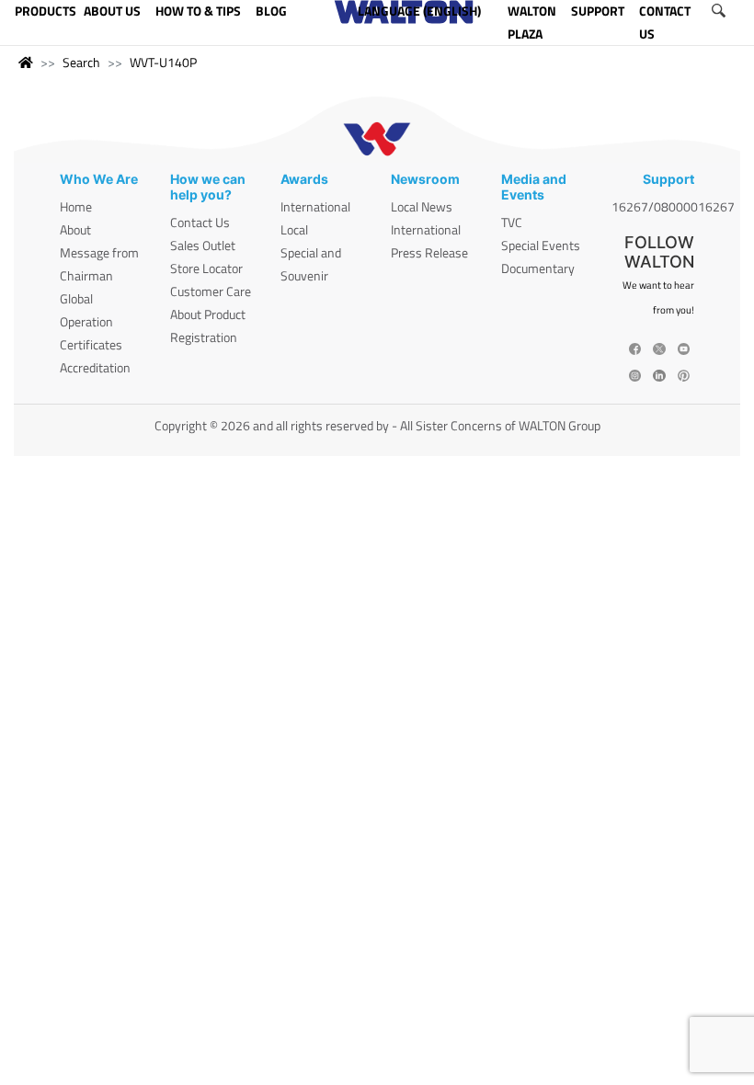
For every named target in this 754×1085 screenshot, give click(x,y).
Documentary (538, 268)
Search (81, 62)
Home (76, 206)
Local (294, 229)
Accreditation (95, 367)
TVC (511, 222)
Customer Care (210, 291)
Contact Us (200, 222)
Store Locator (206, 268)
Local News (421, 206)
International (315, 206)
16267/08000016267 (673, 206)
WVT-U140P (163, 62)
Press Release (429, 252)
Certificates (91, 344)
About (75, 229)
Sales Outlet (202, 245)
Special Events (540, 245)
